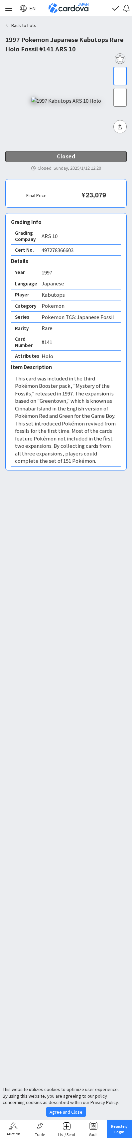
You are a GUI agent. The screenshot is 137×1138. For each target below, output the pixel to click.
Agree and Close (66, 1112)
